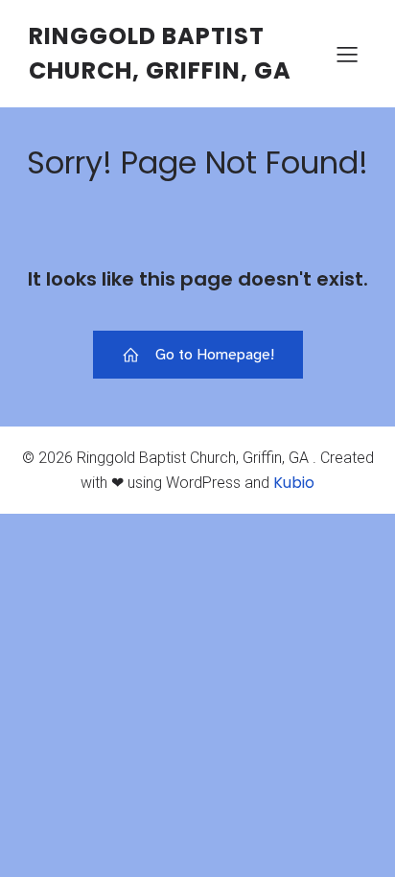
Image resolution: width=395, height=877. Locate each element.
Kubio (293, 483)
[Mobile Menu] (347, 54)
